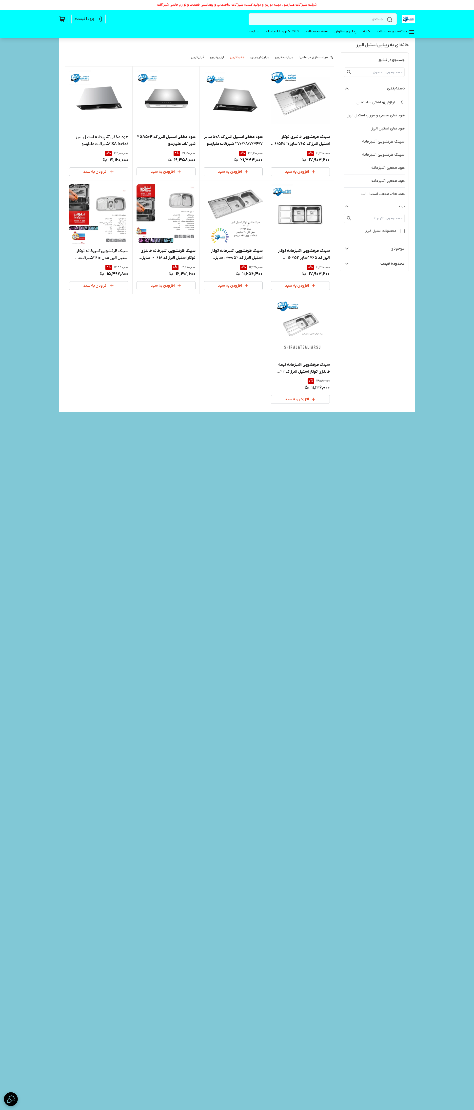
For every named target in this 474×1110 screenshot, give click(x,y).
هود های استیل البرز (388, 128)
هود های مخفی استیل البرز (382, 194)
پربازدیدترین (284, 57)
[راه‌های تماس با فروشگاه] (11, 1099)
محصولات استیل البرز (380, 231)
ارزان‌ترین (217, 57)
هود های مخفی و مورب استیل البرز (376, 115)
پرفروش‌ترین (259, 57)
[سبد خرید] (62, 19)
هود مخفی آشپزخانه (388, 167)
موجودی (398, 248)
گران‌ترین (197, 57)
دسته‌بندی (396, 88)
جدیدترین (237, 57)
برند (401, 206)
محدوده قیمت (392, 263)
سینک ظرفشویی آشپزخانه (383, 141)
